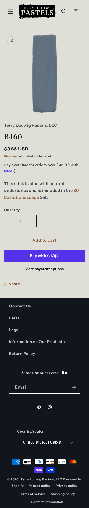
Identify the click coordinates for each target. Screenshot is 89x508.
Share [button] (14, 284)
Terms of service (32, 494)
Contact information (47, 502)
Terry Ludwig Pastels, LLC (41, 479)
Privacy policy (67, 485)
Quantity (12, 210)
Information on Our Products (37, 341)
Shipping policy (63, 494)
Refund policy (40, 485)
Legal (14, 329)
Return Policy (22, 353)
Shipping (10, 156)
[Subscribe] (74, 387)
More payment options (44, 269)
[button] (11, 11)
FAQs (14, 318)
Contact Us (20, 306)
